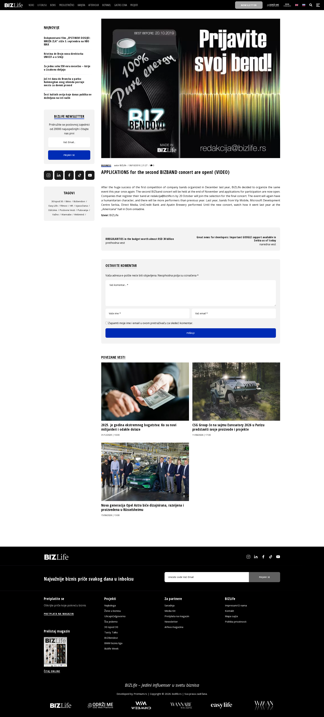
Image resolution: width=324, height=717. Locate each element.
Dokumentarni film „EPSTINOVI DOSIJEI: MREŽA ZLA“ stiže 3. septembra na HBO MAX (67, 41)
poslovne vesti (67, 210)
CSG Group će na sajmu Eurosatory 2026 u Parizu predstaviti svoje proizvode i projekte (228, 427)
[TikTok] (79, 175)
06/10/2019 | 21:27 (138, 165)
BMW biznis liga (113, 643)
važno (55, 214)
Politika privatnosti (235, 621)
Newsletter (171, 621)
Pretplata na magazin (177, 616)
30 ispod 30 (57, 201)
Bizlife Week (111, 648)
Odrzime (52, 210)
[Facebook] (69, 175)
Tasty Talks (111, 632)
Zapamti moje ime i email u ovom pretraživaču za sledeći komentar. (150, 323)
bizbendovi (79, 201)
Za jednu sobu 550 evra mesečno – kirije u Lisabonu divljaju (67, 67)
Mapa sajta (231, 616)
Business (106, 165)
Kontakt (229, 610)
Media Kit (170, 610)
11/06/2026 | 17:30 (201, 434)
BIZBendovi (111, 637)
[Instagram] (48, 175)
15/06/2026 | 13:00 (110, 515)
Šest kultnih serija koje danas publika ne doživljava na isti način (67, 96)
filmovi (63, 205)
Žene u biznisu (112, 610)
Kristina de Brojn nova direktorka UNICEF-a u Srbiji (63, 55)
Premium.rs (140, 693)
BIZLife (123, 165)
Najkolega (110, 605)
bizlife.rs (177, 693)
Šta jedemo (111, 621)
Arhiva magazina (174, 627)
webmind (79, 214)
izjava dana (82, 205)
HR (71, 205)
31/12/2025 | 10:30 (110, 434)
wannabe (66, 214)
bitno (68, 201)
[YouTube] (89, 175)
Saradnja (169, 605)
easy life (53, 205)
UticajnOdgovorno (115, 616)
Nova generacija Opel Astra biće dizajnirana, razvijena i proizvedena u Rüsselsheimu (142, 507)
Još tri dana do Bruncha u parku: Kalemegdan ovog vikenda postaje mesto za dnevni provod (64, 82)
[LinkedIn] (58, 175)
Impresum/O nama (236, 605)
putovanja (83, 210)
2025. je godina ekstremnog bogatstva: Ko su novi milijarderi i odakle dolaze (138, 427)
